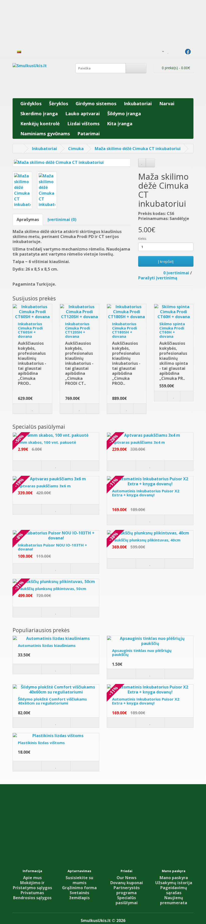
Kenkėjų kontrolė (40, 124)
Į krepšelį (166, 261)
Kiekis (142, 239)
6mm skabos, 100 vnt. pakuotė (47, 442)
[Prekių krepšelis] (173, 51)
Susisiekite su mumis (79, 880)
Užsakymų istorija (173, 882)
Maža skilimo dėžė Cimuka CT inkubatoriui (138, 148)
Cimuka (76, 148)
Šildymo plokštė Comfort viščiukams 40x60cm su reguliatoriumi (52, 701)
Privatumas (32, 892)
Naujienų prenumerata (173, 900)
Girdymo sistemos (96, 103)
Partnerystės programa (127, 890)
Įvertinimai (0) (61, 219)
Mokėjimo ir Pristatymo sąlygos (32, 885)
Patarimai (88, 134)
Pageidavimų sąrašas (173, 890)
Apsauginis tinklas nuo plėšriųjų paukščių (142, 652)
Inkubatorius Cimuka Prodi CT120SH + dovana (77, 330)
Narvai (166, 103)
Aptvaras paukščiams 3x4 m (138, 442)
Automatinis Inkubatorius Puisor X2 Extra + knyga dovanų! (145, 493)
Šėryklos (58, 103)
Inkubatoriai (138, 103)
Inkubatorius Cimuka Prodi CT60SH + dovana (30, 330)
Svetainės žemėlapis (79, 895)
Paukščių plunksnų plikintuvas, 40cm (146, 539)
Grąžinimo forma (79, 887)
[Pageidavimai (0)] (168, 51)
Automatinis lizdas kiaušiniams (47, 645)
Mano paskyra (174, 877)
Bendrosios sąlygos (32, 897)
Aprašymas (28, 219)
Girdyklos (30, 103)
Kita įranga (119, 124)
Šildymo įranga (124, 113)
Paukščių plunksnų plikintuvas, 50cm (52, 588)
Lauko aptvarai (82, 113)
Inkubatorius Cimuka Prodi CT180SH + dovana (124, 330)
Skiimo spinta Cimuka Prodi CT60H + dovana (172, 330)
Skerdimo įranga (39, 113)
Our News (126, 877)
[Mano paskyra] (161, 51)
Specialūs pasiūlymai (127, 900)
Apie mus (32, 877)
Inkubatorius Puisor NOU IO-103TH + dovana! (52, 547)
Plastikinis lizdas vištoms (41, 742)
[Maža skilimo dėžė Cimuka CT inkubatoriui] (72, 162)
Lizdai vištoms (83, 124)
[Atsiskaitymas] (180, 51)
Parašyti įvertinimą (157, 278)
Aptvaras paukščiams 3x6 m (44, 485)
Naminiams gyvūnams (45, 134)
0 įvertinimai (176, 273)
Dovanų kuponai (126, 882)
